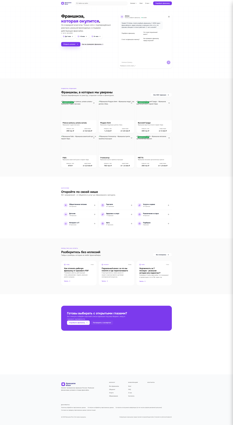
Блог (141, 3)
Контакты (131, 396)
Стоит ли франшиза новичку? (131, 39)
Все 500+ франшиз (159, 95)
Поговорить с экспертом (102, 323)
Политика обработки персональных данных (73, 407)
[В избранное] (93, 103)
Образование (113, 396)
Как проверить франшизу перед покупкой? (151, 39)
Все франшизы (114, 386)
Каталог (132, 3)
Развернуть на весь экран (127, 66)
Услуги (111, 393)
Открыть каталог (69, 44)
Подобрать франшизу (162, 3)
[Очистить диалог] (168, 16)
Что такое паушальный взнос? (150, 33)
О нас (147, 3)
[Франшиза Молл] (67, 3)
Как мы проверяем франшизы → (92, 44)
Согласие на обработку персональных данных (101, 407)
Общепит (112, 389)
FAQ (129, 389)
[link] (79, 116)
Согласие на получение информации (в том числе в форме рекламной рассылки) (139, 407)
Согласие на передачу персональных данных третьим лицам (78, 410)
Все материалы (161, 255)
